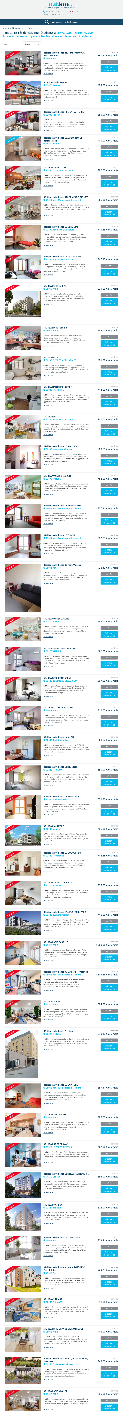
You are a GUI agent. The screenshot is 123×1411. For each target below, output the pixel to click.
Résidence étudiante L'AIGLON (58, 737)
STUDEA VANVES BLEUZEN (57, 476)
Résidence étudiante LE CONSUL (59, 535)
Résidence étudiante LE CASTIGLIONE (62, 256)
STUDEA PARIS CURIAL (54, 286)
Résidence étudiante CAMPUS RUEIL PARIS (64, 912)
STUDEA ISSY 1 (50, 416)
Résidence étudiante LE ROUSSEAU (61, 446)
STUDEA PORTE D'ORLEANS (57, 882)
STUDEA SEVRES (51, 1001)
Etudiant (58, 22)
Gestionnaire (72, 22)
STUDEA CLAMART (52, 1299)
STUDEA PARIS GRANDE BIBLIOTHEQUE (63, 1328)
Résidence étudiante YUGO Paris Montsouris (65, 971)
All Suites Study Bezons (55, 82)
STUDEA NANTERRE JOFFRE (57, 387)
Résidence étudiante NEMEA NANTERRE (63, 112)
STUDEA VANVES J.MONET (56, 618)
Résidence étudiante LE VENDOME (60, 226)
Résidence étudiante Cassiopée (59, 1031)
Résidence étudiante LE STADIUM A (61, 796)
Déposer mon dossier (109, 68)
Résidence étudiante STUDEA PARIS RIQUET (65, 197)
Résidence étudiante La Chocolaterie (61, 1237)
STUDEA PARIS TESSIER (55, 327)
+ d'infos (109, 62)
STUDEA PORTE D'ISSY (54, 167)
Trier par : (7, 44)
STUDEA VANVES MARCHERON (59, 648)
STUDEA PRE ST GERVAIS (55, 1144)
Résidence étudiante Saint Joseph (60, 766)
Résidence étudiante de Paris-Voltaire (62, 565)
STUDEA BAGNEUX (52, 1204)
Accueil (5, 28)
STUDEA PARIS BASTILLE (55, 942)
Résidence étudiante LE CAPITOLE (60, 1084)
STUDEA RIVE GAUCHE (54, 1114)
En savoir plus (48, 74)
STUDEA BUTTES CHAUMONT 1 (59, 707)
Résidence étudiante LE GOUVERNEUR (62, 852)
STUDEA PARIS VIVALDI (55, 1391)
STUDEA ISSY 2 (50, 357)
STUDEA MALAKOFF (53, 826)
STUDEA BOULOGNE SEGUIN (57, 678)
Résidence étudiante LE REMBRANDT (62, 505)
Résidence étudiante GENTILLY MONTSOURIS (66, 1173)
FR (73, 11)
